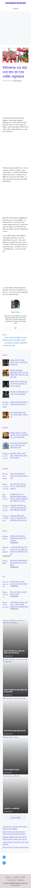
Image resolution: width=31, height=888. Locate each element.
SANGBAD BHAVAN (15, 3)
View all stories (15, 817)
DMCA (23, 877)
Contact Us (16, 877)
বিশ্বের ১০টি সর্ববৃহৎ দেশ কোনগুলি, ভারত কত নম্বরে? (15, 847)
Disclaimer (20, 880)
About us (8, 877)
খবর (5, 335)
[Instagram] (15, 328)
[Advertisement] (15, 28)
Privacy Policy (11, 880)
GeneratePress (15, 885)
